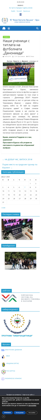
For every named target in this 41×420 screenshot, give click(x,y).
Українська (26, 11)
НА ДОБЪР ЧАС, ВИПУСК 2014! (17, 159)
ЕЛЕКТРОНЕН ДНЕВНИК (13, 350)
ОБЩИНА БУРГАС (12, 363)
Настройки (32, 413)
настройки (32, 406)
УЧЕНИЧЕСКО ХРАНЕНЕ (13, 378)
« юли (3, 208)
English (13, 11)
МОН (8, 356)
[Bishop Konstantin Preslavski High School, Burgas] (4, 28)
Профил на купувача (13, 395)
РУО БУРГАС (10, 371)
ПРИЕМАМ (7, 413)
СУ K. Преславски (19, 56)
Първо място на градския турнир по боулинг (19, 166)
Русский (19, 11)
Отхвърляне (20, 413)
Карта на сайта (28, 395)
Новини (6, 37)
